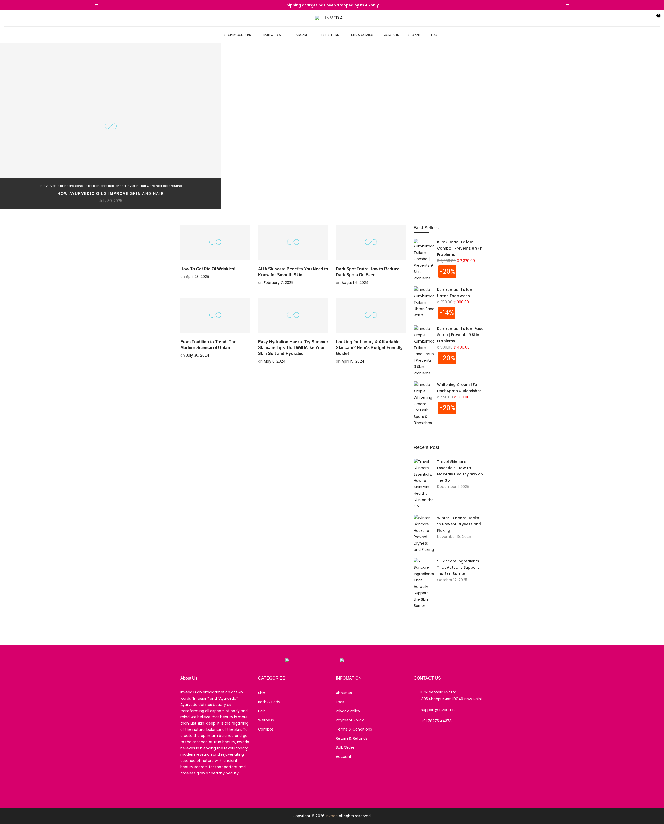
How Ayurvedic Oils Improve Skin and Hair (111, 193)
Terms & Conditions (354, 729)
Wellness (266, 720)
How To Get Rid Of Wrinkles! (208, 269)
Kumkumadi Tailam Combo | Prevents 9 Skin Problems (459, 248)
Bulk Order (345, 747)
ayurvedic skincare (58, 186)
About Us (344, 692)
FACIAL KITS (391, 35)
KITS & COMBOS (362, 35)
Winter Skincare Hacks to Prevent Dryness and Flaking (459, 524)
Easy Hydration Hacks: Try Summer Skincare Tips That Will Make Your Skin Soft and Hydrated (293, 348)
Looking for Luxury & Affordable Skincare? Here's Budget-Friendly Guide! (369, 348)
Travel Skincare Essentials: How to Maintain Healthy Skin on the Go (460, 471)
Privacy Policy (348, 711)
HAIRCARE (301, 35)
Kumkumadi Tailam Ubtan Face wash (455, 292)
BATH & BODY (272, 35)
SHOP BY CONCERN (237, 35)
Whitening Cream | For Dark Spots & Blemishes (459, 387)
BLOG (433, 35)
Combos (266, 729)
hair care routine (169, 186)
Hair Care (147, 186)
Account (343, 756)
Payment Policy (350, 720)
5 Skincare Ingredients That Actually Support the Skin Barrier (458, 567)
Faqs (340, 702)
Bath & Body (269, 702)
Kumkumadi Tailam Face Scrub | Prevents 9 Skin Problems (460, 335)
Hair (261, 711)
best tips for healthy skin (120, 186)
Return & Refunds (352, 738)
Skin (261, 692)
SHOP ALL (414, 35)
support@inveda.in (438, 709)
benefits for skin (87, 186)
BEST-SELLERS (329, 35)
